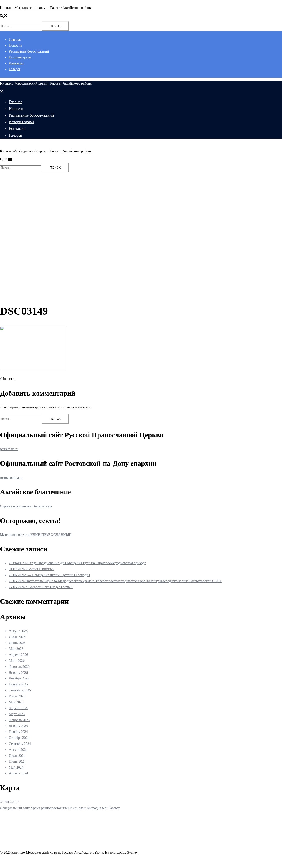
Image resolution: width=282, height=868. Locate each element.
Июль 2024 (17, 755)
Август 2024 (18, 749)
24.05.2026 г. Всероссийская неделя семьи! (41, 587)
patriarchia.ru (9, 449)
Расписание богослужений (29, 51)
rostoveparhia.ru (11, 477)
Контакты (16, 63)
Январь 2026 (18, 672)
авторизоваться (78, 407)
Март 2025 (17, 714)
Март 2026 (17, 660)
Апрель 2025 (18, 708)
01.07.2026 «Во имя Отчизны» (31, 569)
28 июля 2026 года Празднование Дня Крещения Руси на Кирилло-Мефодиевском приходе (77, 563)
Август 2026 (18, 631)
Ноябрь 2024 (18, 732)
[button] (3, 16)
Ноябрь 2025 (18, 684)
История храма (20, 57)
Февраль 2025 (19, 720)
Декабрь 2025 (19, 678)
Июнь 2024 (17, 761)
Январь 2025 (18, 726)
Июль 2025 (17, 696)
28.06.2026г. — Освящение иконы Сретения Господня (49, 575)
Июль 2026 (17, 637)
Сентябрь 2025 (20, 690)
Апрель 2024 (18, 773)
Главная (15, 39)
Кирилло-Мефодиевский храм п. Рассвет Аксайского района (46, 7)
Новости (15, 45)
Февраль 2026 (19, 666)
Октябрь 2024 (19, 738)
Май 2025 (16, 702)
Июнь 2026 (17, 643)
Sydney (132, 852)
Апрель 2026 (18, 655)
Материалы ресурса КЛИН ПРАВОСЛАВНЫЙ (36, 534)
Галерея (14, 69)
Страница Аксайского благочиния (26, 506)
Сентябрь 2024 (20, 743)
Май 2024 (16, 767)
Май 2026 (16, 649)
